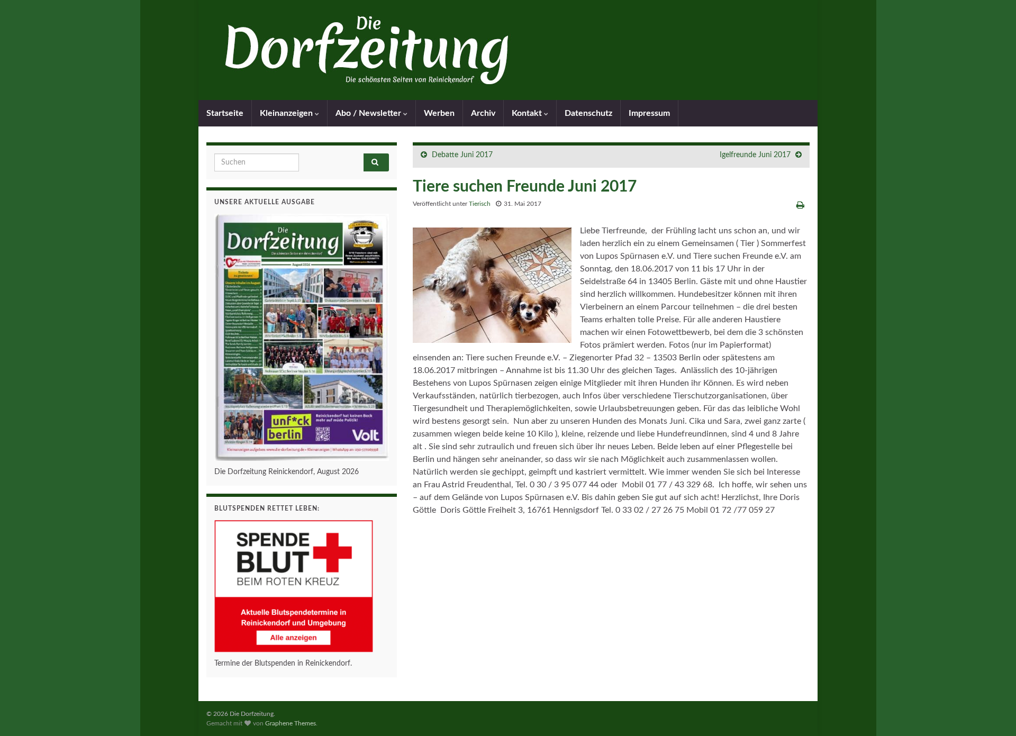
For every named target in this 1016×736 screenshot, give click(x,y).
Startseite (224, 113)
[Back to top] (992, 712)
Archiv (483, 113)
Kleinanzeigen (287, 113)
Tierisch (480, 204)
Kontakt (528, 113)
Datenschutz (588, 113)
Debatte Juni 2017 (462, 155)
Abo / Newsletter (369, 113)
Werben (439, 113)
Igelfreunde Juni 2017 (755, 155)
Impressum (649, 113)
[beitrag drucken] (800, 205)
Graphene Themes (290, 723)
